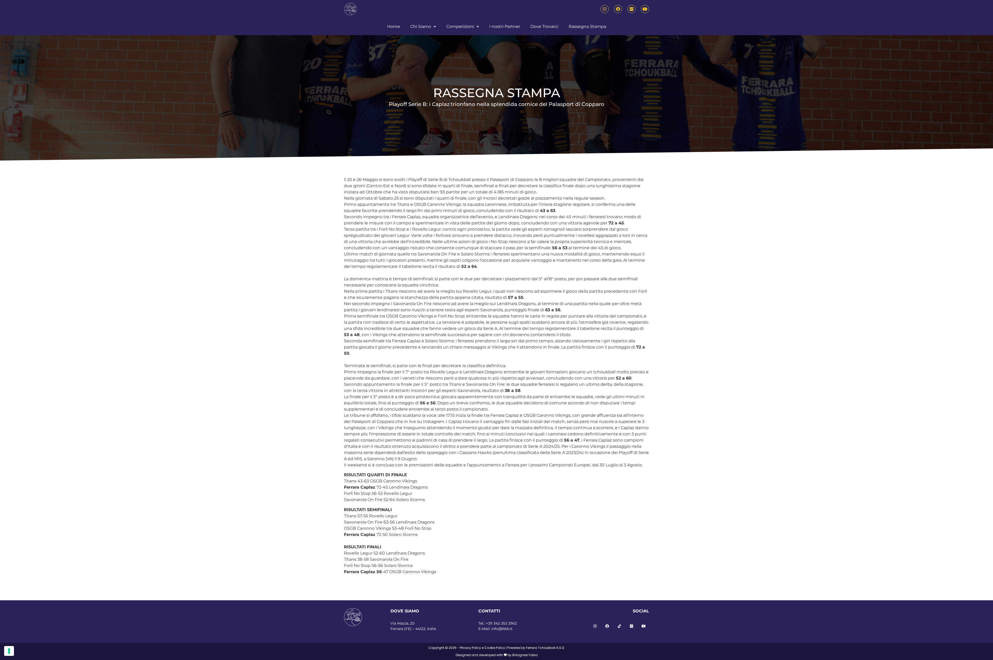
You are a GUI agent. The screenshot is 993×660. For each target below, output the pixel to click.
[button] (423, 27)
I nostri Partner (504, 26)
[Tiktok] (619, 626)
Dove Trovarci (544, 26)
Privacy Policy (470, 648)
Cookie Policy (494, 648)
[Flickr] (631, 9)
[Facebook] (618, 9)
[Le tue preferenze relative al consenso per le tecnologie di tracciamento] (9, 651)
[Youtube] (645, 9)
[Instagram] (604, 9)
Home (393, 26)
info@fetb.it (502, 628)
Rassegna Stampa (587, 26)
